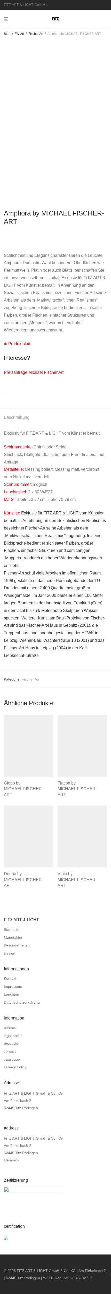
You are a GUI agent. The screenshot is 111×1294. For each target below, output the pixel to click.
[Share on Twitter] (22, 391)
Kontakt (10, 978)
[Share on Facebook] (15, 391)
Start (7, 34)
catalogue (12, 1059)
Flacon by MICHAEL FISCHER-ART (77, 789)
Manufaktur (13, 937)
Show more (33, 794)
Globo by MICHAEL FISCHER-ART (23, 789)
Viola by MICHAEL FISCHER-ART (77, 880)
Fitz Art (19, 34)
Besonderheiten (17, 945)
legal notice (13, 1036)
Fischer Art (35, 34)
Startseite (11, 929)
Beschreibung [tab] (16, 417)
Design (9, 953)
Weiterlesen (12, 794)
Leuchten (11, 994)
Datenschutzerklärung (22, 1002)
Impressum (13, 986)
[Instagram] (67, 4)
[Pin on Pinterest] (30, 391)
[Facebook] (60, 4)
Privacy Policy (15, 1067)
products (11, 1043)
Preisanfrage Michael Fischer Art (34, 372)
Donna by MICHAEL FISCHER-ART (23, 880)
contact (10, 1027)
